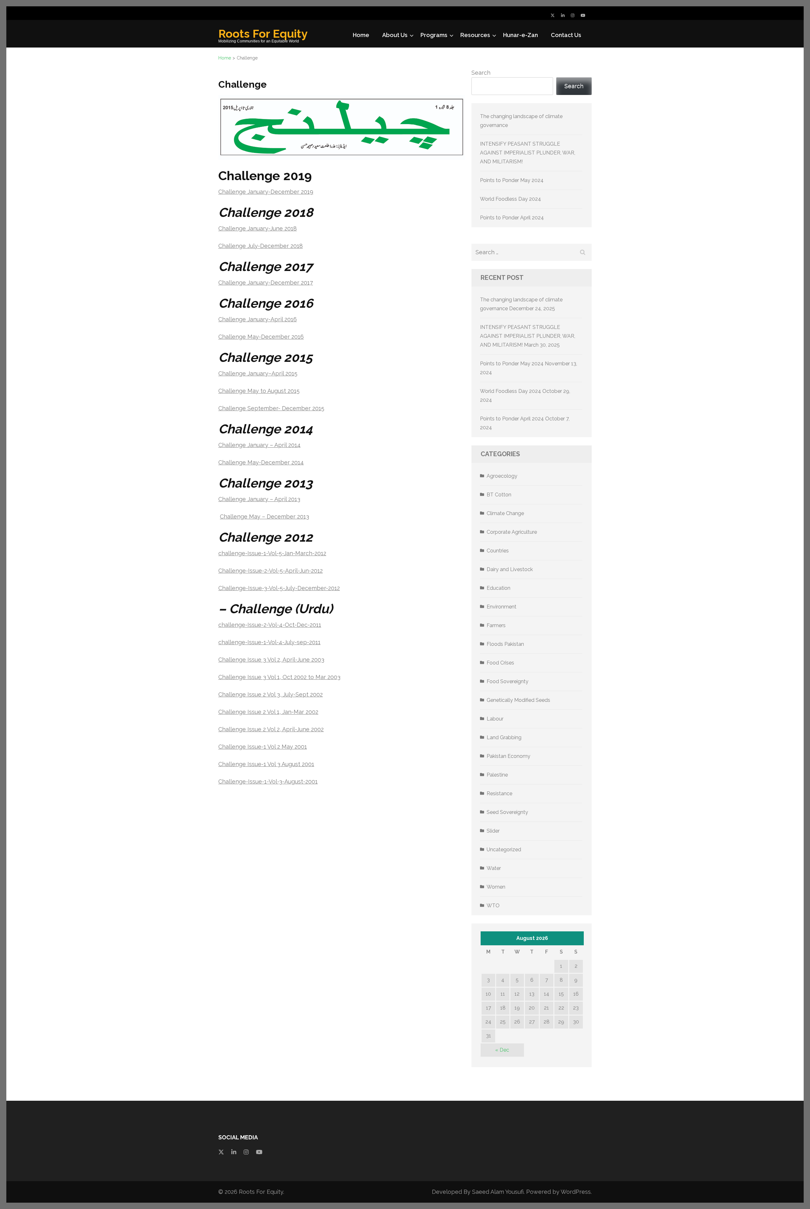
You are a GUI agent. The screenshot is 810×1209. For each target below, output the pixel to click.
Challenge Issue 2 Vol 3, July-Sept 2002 (270, 694)
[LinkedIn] (562, 15)
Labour (495, 719)
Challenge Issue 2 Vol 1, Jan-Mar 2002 (268, 711)
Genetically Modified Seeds (518, 700)
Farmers (496, 625)
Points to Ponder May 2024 (512, 180)
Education (498, 588)
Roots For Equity (263, 33)
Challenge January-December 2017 (265, 282)
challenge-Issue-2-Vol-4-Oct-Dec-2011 (269, 624)
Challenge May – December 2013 (264, 516)
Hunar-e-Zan (520, 35)
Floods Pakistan (505, 644)
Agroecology (502, 476)
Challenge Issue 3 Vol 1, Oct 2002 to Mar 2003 (279, 677)
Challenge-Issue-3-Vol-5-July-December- (273, 588)
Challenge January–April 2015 (257, 373)
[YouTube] (583, 15)
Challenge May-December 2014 (261, 462)
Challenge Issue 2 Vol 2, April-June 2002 (271, 729)
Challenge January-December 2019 (265, 191)
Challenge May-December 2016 (261, 336)
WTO (493, 906)
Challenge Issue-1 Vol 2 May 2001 (262, 746)
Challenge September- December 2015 (271, 408)
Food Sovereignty (507, 681)
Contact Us (566, 35)
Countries (498, 551)
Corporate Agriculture (512, 532)
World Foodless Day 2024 (510, 199)
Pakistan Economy (508, 756)
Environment (501, 607)
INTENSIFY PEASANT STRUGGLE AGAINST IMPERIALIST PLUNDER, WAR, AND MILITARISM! (527, 153)
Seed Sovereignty (507, 812)
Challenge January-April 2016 (257, 319)
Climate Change (505, 513)
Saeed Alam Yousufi (498, 1191)
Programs (434, 35)
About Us (395, 35)
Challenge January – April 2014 (259, 445)
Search (480, 72)
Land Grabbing (504, 737)
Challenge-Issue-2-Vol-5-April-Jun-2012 (270, 570)
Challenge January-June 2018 (257, 228)
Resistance (499, 793)
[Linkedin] (233, 1152)
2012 (334, 588)
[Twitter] (553, 15)
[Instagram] (572, 15)
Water (494, 868)
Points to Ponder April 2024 (512, 218)
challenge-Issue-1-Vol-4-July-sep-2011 (269, 642)
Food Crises (500, 663)
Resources (475, 35)
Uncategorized (504, 850)
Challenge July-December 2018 (260, 245)
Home (361, 35)
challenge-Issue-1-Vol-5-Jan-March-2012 (272, 553)
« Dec (502, 1050)
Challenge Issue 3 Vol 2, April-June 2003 (271, 659)
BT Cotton (499, 495)
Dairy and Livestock (510, 569)
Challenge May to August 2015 (259, 390)
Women (496, 887)
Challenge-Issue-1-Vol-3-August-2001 (268, 781)
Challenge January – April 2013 (259, 499)
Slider (493, 831)
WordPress (576, 1191)
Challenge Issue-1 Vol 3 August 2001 (266, 764)
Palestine (497, 775)
